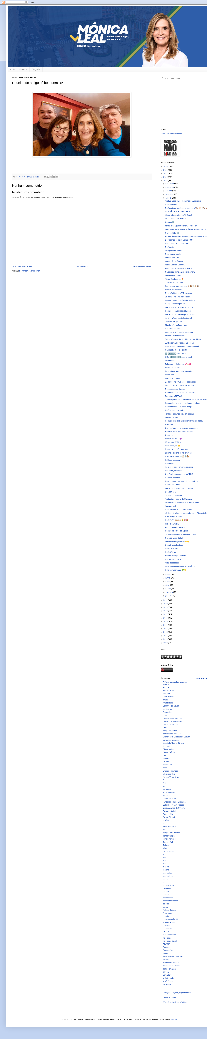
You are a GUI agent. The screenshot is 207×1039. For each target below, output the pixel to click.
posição (166, 916)
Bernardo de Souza (171, 706)
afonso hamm (168, 690)
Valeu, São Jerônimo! (174, 261)
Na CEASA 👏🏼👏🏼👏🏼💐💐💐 (176, 520)
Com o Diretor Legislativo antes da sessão (182, 346)
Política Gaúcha (169, 910)
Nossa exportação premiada (177, 449)
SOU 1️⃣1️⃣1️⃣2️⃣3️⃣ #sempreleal (178, 357)
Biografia (36, 69)
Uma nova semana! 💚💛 (175, 570)
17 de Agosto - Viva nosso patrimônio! (180, 382)
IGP (164, 830)
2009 (165, 643)
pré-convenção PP (170, 919)
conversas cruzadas (171, 740)
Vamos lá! (169, 424)
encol (165, 768)
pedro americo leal (170, 901)
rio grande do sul (170, 941)
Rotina (165, 953)
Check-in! (169, 435)
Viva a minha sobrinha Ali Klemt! (178, 215)
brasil (165, 715)
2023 (165, 177)
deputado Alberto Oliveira (173, 743)
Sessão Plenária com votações (178, 311)
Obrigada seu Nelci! (173, 251)
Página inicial (82, 266)
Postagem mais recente (22, 266)
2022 (165, 181)
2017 (165, 614)
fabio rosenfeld (169, 774)
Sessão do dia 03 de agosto (176, 531)
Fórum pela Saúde (172, 378)
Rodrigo (166, 947)
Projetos (23, 69)
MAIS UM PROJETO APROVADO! (179, 307)
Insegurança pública (171, 833)
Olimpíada (167, 888)
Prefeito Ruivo (169, 922)
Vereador (166, 975)
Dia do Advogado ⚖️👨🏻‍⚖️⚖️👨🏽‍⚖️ (177, 456)
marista (166, 867)
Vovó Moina (168, 981)
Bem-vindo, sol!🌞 (172, 446)
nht (164, 882)
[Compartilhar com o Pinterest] (56, 176)
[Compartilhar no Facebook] (53, 176)
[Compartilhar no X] (51, 176)
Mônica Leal (168, 876)
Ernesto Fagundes (170, 771)
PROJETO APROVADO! (175, 527)
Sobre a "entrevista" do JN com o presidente (183, 339)
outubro (168, 191)
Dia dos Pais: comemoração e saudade (181, 428)
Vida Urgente (168, 978)
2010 (165, 639)
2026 (165, 166)
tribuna (166, 972)
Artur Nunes (168, 703)
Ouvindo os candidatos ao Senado (179, 385)
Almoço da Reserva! (173, 290)
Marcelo (166, 864)
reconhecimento (169, 935)
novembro (169, 187)
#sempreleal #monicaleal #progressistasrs (182, 403)
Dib (164, 755)
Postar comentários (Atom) (30, 271)
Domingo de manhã (173, 254)
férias (165, 786)
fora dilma (167, 796)
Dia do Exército (169, 752)
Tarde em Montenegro (174, 283)
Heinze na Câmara (173, 559)
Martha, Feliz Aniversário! (175, 336)
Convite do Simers (172, 485)
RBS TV (166, 932)
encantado (167, 765)
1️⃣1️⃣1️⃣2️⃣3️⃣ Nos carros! (175, 354)
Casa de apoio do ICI (174, 538)
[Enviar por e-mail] (45, 176)
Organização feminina (174, 545)
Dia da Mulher (169, 749)
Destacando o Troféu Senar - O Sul (179, 240)
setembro (169, 194)
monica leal (167, 873)
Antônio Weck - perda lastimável (178, 318)
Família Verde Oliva (171, 777)
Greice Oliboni (169, 817)
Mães (165, 861)
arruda (165, 700)
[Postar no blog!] (48, 176)
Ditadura (166, 762)
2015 (165, 621)
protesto (166, 925)
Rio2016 (166, 944)
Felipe (165, 783)
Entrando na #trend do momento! (178, 371)
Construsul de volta (173, 549)
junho (168, 578)
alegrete (166, 694)
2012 (165, 632)
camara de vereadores (172, 718)
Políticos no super (172, 460)
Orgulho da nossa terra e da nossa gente (182, 502)
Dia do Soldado (169, 998)
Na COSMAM (170, 552)
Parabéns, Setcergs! (173, 471)
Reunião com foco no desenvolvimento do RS (184, 421)
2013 (165, 628)
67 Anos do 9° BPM (173, 442)
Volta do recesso (172, 563)
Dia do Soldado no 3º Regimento (178, 293)
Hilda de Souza (169, 827)
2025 (165, 170)
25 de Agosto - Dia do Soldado (177, 297)
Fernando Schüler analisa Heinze (179, 488)
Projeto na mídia (172, 524)
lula (164, 858)
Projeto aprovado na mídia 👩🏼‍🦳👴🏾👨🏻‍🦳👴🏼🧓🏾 (182, 286)
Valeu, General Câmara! (175, 265)
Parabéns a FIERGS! (173, 396)
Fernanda (167, 789)
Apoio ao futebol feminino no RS (178, 268)
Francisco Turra (169, 799)
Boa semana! (170, 492)
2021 (165, 600)
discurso (166, 758)
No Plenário (170, 463)
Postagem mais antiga (141, 266)
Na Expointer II (171, 204)
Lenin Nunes (168, 851)
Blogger (174, 1019)
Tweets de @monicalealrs (171, 133)
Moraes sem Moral (172, 258)
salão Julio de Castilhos (173, 956)
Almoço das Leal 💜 (173, 439)
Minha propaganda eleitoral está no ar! (181, 226)
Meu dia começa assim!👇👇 (177, 542)
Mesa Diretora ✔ (172, 417)
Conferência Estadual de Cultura (176, 737)
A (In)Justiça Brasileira (174, 517)
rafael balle (167, 929)
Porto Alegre (168, 913)
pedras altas (168, 898)
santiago (166, 959)
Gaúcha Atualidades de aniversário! (180, 566)
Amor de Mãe (168, 697)
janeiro (168, 596)
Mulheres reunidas (173, 275)
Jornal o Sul (168, 842)
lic (164, 854)
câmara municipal (170, 725)
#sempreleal (170, 361)
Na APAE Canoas (172, 329)
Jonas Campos (169, 836)
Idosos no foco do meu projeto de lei (180, 315)
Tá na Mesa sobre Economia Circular (180, 534)
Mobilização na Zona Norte (176, 325)
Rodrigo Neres (169, 950)
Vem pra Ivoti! (170, 506)
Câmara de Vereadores (172, 721)
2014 (165, 625)
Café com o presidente (174, 410)
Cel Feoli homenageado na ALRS (179, 474)
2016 (165, 618)
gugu (165, 823)
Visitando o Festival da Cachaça (178, 499)
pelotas (166, 904)
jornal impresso (169, 839)
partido (166, 892)
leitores (166, 848)
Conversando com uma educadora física (182, 481)
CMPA (165, 728)
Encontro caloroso (172, 368)
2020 (165, 604)
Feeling (166, 780)
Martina (166, 870)
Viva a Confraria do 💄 (174, 279)
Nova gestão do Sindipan (175, 389)
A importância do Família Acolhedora (180, 392)
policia (165, 907)
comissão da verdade (172, 734)
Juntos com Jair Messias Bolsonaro (179, 343)
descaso (166, 746)
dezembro (169, 184)
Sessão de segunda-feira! (175, 556)
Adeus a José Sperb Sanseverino (179, 332)
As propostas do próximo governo (179, 467)
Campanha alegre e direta (176, 350)
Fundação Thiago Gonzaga (174, 802)
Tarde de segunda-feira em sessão (179, 414)
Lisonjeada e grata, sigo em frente (177, 993)
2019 (165, 607)
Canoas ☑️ (169, 222)
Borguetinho (168, 712)
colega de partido (170, 731)
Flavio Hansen (169, 792)
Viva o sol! (169, 375)
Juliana (166, 845)
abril (167, 585)
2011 (165, 636)
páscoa (166, 895)
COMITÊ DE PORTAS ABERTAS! (178, 212)
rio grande (167, 938)
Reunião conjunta (172, 478)
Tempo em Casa (169, 969)
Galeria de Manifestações (173, 805)
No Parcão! (169, 247)
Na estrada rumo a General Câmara (180, 272)
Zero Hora (167, 984)
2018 (165, 611)
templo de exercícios (171, 966)
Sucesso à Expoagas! (174, 321)
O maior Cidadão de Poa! (175, 219)
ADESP (166, 687)
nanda (165, 879)
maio (167, 581)
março (168, 589)
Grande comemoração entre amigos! (180, 300)
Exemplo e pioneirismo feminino (178, 453)
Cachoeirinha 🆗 (172, 233)
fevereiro (169, 592)
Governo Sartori (169, 811)
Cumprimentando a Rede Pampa (178, 407)
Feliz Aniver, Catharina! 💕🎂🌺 (178, 364)
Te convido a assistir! (173, 495)
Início (12, 69)
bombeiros (167, 709)
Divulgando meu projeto (175, 304)
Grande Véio (168, 814)
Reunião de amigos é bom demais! (179, 431)
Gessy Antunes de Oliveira (174, 808)
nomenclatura (168, 885)
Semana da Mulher (171, 963)
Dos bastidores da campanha (177, 244)
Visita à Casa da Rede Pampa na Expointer (183, 201)
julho (167, 574)
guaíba (166, 820)
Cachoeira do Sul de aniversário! (178, 510)
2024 (165, 173)
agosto (168, 198)
